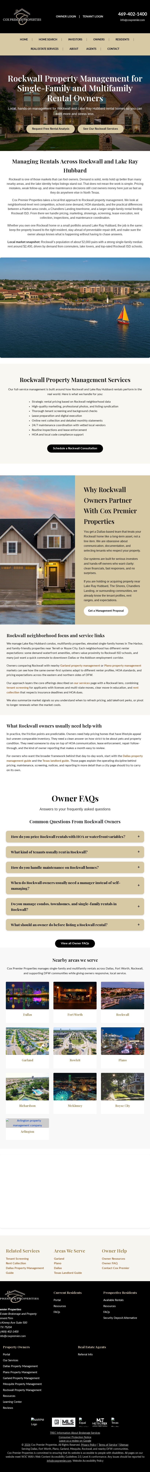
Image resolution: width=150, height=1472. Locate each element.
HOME (24, 39)
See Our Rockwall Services (100, 128)
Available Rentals (113, 1300)
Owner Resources (113, 1258)
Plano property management (122, 665)
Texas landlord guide (55, 760)
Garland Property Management (21, 1378)
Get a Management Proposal (106, 610)
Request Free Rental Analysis (50, 128)
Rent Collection (16, 1263)
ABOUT (74, 49)
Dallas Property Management (20, 1366)
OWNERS (99, 39)
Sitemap (123, 1445)
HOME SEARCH (48, 39)
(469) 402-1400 (9, 1331)
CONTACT (113, 49)
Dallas (58, 1268)
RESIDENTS (122, 39)
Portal (57, 1300)
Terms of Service (108, 1445)
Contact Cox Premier (115, 1268)
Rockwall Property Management (22, 1390)
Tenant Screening (17, 1258)
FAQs (57, 1312)
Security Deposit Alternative (120, 1318)
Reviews (8, 1408)
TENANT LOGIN (93, 16)
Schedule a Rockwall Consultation (75, 448)
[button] (75, 837)
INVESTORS (75, 39)
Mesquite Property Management (22, 1384)
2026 (27, 1445)
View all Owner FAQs (75, 943)
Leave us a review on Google (75, 1441)
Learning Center (12, 1402)
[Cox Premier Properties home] (22, 16)
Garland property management (80, 665)
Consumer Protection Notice (75, 1437)
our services (82, 683)
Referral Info (85, 1354)
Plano (57, 1263)
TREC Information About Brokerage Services (75, 1433)
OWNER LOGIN (66, 16)
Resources (60, 1306)
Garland (59, 1258)
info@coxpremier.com (132, 20)
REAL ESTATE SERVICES (45, 49)
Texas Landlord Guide (68, 1272)
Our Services (10, 1360)
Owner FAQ (110, 1263)
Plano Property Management (20, 1372)
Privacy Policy (88, 1445)
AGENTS (91, 49)
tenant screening (18, 687)
